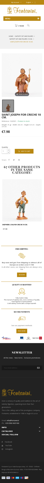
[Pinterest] (19, 160)
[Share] (9, 160)
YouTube (8, 445)
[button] (19, 26)
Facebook (8, 442)
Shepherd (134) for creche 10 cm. (14, 225)
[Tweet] (14, 160)
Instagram (9, 449)
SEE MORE (22, 275)
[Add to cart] (37, 183)
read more (21, 331)
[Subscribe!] (38, 367)
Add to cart (25, 151)
